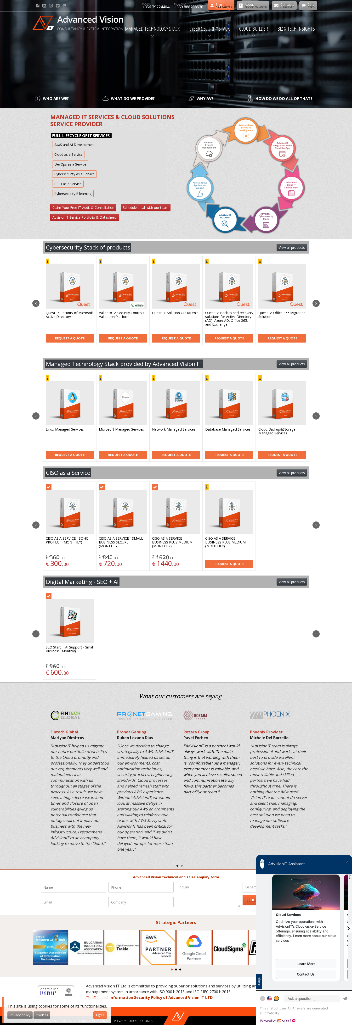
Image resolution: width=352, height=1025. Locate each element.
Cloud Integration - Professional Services (168, 431)
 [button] (316, 303)
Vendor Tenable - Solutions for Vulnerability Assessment (280, 315)
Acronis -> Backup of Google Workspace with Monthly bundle (174, 317)
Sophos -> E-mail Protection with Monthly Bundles (121, 315)
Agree (100, 1015)
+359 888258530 (188, 7)
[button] (177, 866)
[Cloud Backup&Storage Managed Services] (123, 403)
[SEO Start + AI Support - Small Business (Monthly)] (70, 621)
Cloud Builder (253, 28)
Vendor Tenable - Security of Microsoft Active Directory (68, 315)
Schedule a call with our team (145, 207)
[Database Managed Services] (70, 403)
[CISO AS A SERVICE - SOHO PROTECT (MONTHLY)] (70, 512)
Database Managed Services (68, 429)
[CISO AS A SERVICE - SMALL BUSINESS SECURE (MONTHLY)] (123, 512)
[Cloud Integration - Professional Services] (176, 403)
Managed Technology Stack (152, 28)
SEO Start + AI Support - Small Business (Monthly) (70, 649)
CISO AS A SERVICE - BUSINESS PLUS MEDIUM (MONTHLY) (172, 542)
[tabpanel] (50, 947)
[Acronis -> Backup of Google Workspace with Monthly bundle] (176, 286)
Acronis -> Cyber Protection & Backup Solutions (228, 315)
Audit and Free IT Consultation (219, 431)
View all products (292, 247)
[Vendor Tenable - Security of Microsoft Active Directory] (70, 286)
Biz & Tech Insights (296, 28)
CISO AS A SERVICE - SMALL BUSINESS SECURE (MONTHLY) (121, 542)
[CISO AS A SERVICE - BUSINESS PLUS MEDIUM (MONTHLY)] (176, 512)
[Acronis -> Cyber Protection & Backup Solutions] (229, 286)
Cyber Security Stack (209, 28)
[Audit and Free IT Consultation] (229, 403)
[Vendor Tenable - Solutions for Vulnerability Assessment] (282, 286)
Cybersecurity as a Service (74, 174)
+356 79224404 (155, 7)
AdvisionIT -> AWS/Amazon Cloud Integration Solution (279, 431)
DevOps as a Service (70, 164)
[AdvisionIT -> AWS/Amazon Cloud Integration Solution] (282, 403)
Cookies (146, 1021)
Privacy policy (125, 1021)
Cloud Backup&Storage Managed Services (117, 431)
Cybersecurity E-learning (72, 193)
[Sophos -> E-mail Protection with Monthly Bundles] (123, 286)
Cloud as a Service (68, 154)
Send (250, 900)
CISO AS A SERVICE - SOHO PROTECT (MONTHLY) (67, 540)
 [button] (36, 303)
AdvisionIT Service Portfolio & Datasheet (84, 217)
